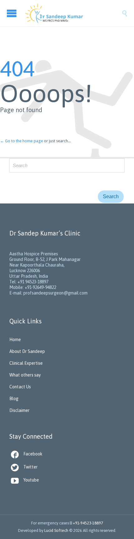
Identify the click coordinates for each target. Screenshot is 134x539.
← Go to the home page (21, 141)
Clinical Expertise (26, 363)
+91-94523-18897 (88, 523)
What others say (25, 374)
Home (15, 339)
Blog (13, 398)
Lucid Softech (56, 530)
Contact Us (20, 386)
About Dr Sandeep (27, 351)
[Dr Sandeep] (73, 13)
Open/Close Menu (12, 13)
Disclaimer (19, 410)
